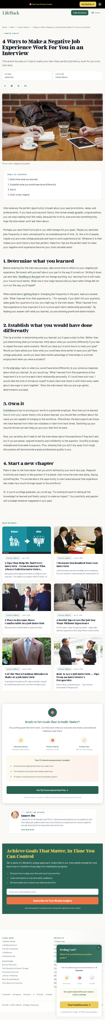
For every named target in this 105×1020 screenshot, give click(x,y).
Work (12, 27)
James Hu (9, 77)
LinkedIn (48, 994)
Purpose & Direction (10, 972)
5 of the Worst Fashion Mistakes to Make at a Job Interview (26, 675)
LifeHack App (59, 941)
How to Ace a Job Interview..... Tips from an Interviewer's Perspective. (77, 677)
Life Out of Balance (10, 975)
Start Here (8, 938)
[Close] (100, 4)
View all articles (27, 829)
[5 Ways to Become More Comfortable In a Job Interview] (26, 597)
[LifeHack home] (11, 13)
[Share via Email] (25, 86)
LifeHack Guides (8, 941)
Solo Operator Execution (12, 983)
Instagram (17, 994)
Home (4, 27)
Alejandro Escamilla (22, 163)
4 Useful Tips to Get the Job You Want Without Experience (75, 622)
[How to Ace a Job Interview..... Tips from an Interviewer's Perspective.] (78, 651)
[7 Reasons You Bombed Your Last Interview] (78, 540)
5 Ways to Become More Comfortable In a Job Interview (25, 622)
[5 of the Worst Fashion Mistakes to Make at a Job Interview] (26, 651)
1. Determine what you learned (22, 179)
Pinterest (27, 994)
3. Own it (12, 189)
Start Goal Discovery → (79, 1004)
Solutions (7, 961)
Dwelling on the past (29, 276)
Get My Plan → (88, 4)
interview (15, 367)
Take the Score (79, 12)
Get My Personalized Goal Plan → (52, 790)
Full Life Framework (10, 949)
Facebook (6, 994)
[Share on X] (18, 86)
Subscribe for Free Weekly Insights (52, 900)
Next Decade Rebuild (10, 979)
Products (59, 938)
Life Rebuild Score (9, 945)
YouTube (40, 994)
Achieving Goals (8, 956)
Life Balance (7, 952)
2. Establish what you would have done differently (32, 184)
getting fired (30, 294)
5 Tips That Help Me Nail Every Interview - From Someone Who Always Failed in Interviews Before (25, 567)
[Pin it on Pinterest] (11, 86)
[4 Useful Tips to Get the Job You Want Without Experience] (78, 597)
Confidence (9, 410)
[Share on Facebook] (5, 86)
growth (79, 212)
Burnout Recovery (9, 964)
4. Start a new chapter (19, 194)
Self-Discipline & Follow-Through (15, 968)
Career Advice (23, 27)
